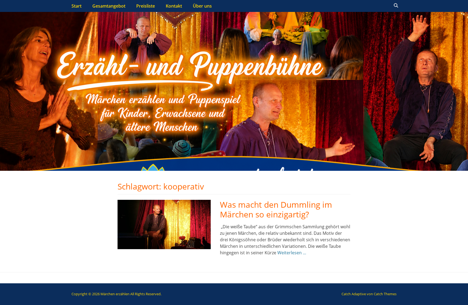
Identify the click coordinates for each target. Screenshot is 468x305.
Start (77, 6)
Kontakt (174, 6)
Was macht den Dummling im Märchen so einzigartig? (276, 209)
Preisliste (145, 6)
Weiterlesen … (291, 253)
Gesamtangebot (108, 6)
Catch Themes (385, 293)
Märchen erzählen (114, 293)
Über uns (202, 6)
